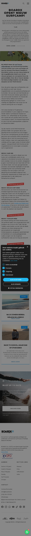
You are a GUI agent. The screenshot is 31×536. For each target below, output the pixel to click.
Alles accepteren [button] (15, 279)
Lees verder (13, 260)
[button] (15, 288)
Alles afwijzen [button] (16, 284)
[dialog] (15, 268)
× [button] (27, 247)
